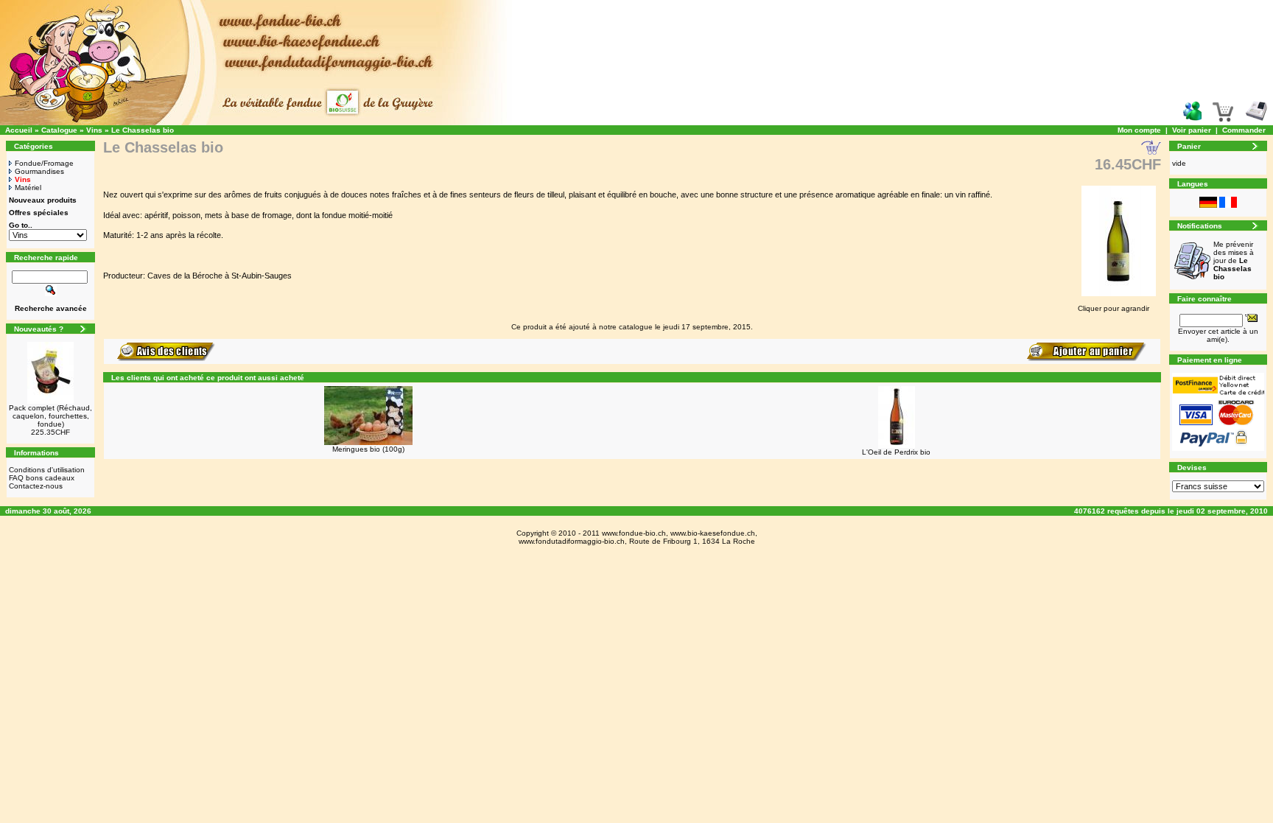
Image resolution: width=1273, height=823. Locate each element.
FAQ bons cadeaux (41, 478)
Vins (94, 130)
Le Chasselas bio (142, 130)
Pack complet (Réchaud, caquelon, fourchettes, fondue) (50, 416)
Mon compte (1139, 130)
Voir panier (1191, 130)
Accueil (18, 130)
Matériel (28, 187)
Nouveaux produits (43, 200)
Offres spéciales (39, 213)
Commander (1244, 130)
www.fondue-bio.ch (634, 533)
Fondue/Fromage (44, 163)
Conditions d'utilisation (47, 470)
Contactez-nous (36, 486)
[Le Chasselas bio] (1119, 297)
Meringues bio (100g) (368, 449)
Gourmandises (39, 171)
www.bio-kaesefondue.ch (712, 533)
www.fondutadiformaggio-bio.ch (572, 541)
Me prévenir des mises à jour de (1233, 260)
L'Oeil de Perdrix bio (896, 452)
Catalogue (59, 130)
